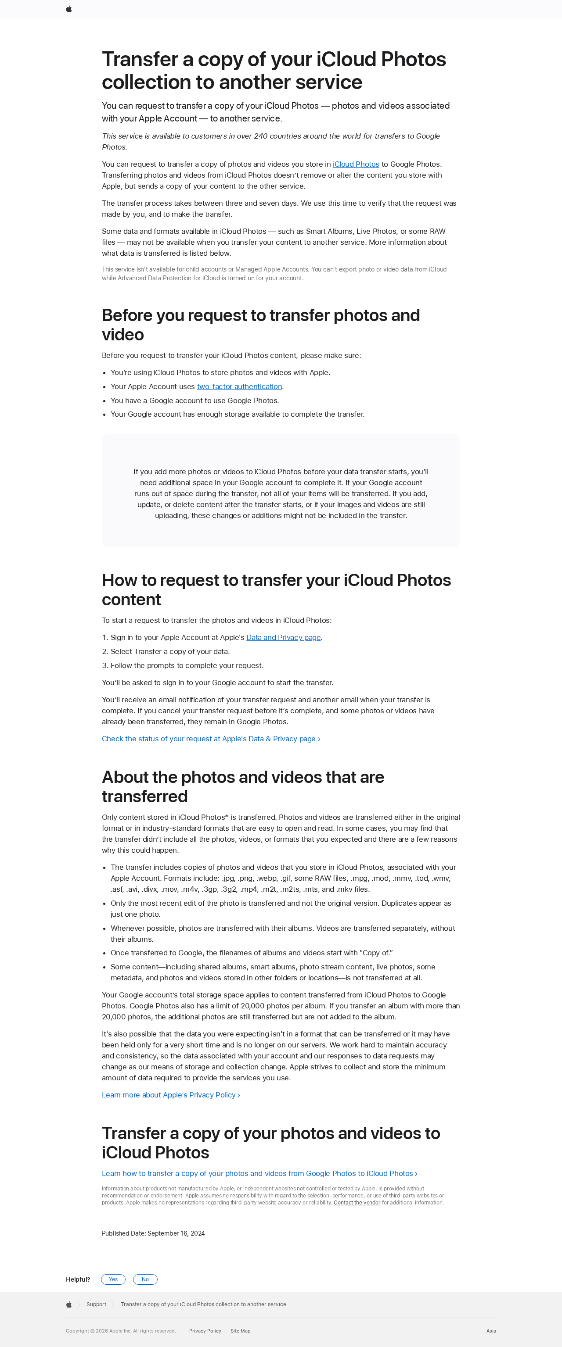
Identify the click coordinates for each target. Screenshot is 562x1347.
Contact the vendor (357, 1203)
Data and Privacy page (283, 637)
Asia (491, 1331)
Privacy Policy (205, 1331)
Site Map (241, 1331)
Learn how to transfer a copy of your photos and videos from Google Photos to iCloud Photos (257, 1173)
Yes (113, 1279)
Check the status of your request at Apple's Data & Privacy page (209, 738)
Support (96, 1304)
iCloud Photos (356, 164)
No (145, 1279)
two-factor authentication (239, 386)
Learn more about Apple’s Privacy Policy (169, 1094)
